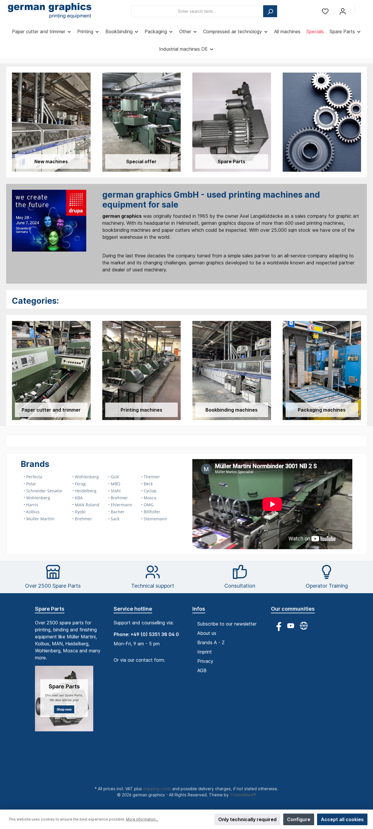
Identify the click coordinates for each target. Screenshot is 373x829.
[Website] (303, 625)
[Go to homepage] (49, 11)
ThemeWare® (243, 794)
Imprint (204, 652)
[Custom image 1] (67, 701)
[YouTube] (290, 625)
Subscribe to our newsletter (226, 624)
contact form (150, 660)
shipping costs (157, 788)
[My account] (342, 11)
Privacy (205, 661)
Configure (298, 819)
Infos (198, 609)
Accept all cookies (342, 819)
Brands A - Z (211, 642)
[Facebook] (277, 625)
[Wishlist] (325, 11)
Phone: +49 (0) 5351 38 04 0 (146, 634)
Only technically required (247, 819)
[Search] (270, 11)
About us (206, 633)
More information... (142, 819)
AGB (202, 670)
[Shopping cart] (363, 9)
